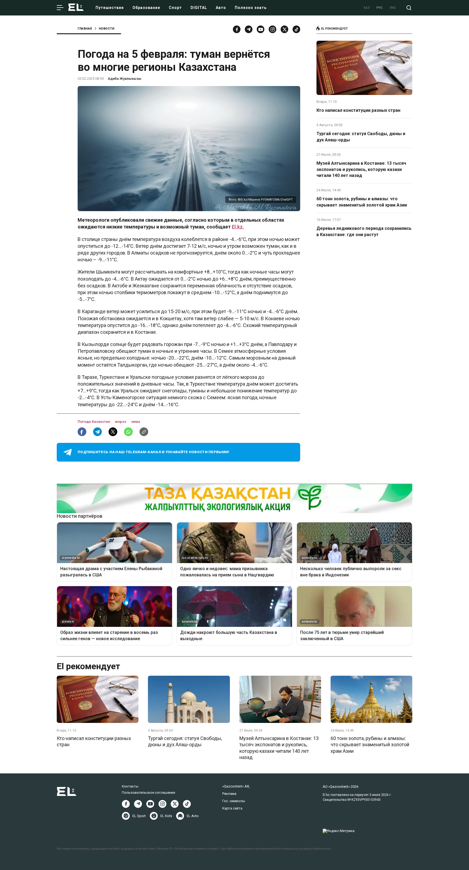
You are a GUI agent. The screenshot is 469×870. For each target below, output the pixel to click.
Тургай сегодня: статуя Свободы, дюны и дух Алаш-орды (360, 136)
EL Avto (193, 816)
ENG (393, 7)
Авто (221, 7)
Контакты (130, 786)
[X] (175, 804)
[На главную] (76, 8)
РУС (379, 7)
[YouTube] (260, 29)
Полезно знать (251, 7)
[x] (284, 29)
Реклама (229, 794)
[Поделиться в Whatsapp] (128, 431)
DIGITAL (199, 7)
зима (135, 422)
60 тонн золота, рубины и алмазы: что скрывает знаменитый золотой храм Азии (361, 201)
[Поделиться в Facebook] (82, 431)
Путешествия (110, 7)
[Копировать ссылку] (144, 431)
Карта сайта (232, 808)
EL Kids (166, 816)
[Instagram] (272, 29)
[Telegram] (248, 29)
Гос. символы (233, 801)
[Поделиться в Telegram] (97, 431)
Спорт (175, 7)
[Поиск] (408, 7)
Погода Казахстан (94, 422)
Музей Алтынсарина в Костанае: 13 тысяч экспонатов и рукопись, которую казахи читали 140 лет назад (361, 169)
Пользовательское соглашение (148, 792)
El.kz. (238, 227)
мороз (121, 422)
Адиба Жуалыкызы (124, 79)
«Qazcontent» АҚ (235, 786)
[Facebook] (236, 29)
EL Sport (139, 816)
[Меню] (60, 8)
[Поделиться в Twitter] (113, 431)
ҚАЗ (367, 7)
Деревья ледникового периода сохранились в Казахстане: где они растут (363, 231)
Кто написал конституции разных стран (358, 110)
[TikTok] (296, 29)
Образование (146, 7)
